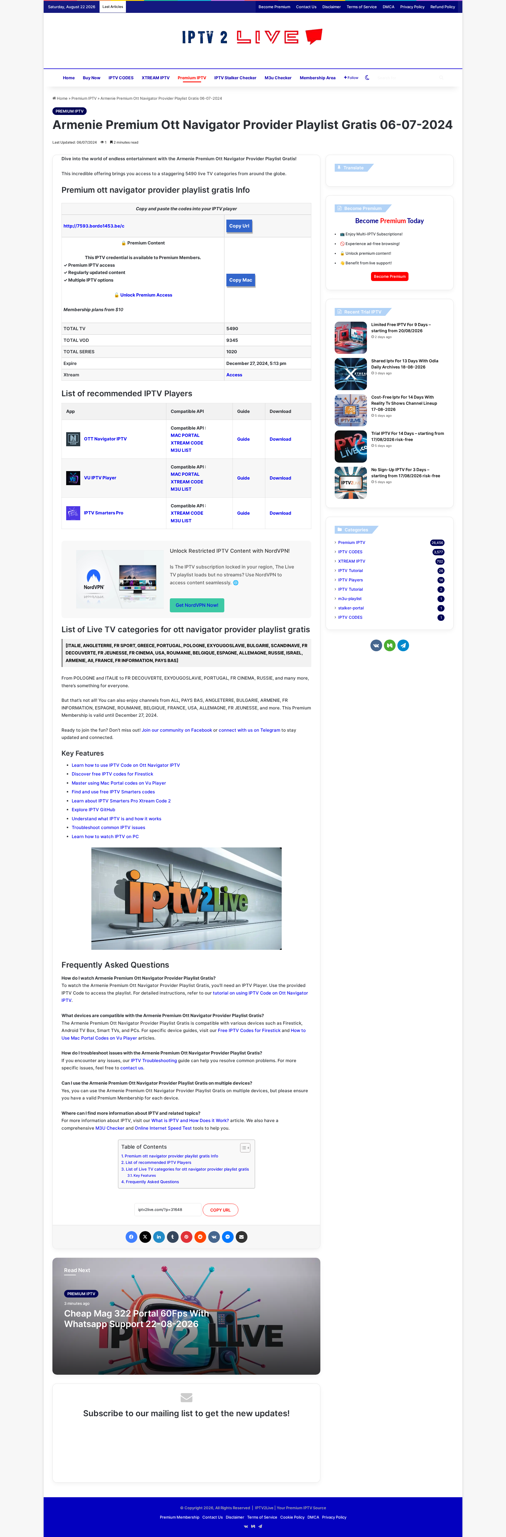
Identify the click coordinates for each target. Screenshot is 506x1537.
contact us (131, 1068)
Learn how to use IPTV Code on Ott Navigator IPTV (126, 765)
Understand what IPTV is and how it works (116, 818)
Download (280, 439)
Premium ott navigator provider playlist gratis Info (171, 1156)
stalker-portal (351, 608)
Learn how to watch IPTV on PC (105, 836)
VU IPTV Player (100, 477)
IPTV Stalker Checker (235, 77)
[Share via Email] (241, 1237)
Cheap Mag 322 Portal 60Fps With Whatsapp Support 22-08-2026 (136, 1318)
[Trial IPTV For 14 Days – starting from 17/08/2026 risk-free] (351, 446)
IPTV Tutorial (350, 570)
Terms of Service (362, 6)
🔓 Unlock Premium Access (143, 295)
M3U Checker (109, 1128)
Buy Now (91, 77)
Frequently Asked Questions (152, 1181)
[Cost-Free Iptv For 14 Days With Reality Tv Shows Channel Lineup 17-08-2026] (351, 410)
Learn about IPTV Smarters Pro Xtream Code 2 (121, 801)
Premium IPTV (192, 77)
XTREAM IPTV (156, 77)
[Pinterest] (186, 1237)
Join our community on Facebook (177, 730)
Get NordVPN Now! (197, 605)
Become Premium (274, 6)
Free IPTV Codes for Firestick (249, 1030)
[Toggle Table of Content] (242, 1148)
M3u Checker (278, 77)
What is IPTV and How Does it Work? (190, 1120)
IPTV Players (350, 580)
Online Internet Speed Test (163, 1128)
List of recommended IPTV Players (158, 1162)
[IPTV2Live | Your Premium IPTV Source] (253, 38)
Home (69, 77)
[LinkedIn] (159, 1237)
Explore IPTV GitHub (93, 809)
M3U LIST (181, 450)
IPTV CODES (121, 77)
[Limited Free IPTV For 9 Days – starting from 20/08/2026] (351, 338)
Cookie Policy (292, 1517)
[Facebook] (131, 1237)
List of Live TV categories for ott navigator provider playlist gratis (187, 1169)
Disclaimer (331, 6)
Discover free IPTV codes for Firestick (112, 774)
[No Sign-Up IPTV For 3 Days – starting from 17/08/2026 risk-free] (351, 483)
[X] (145, 1237)
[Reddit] (200, 1237)
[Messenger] (228, 1237)
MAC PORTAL (185, 435)
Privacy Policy (412, 6)
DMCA (388, 6)
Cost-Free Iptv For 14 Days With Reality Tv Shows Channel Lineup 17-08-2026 (404, 403)
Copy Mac (240, 280)
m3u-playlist (350, 598)
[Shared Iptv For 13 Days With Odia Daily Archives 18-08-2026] (351, 374)
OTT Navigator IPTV (105, 439)
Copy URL (220, 1209)
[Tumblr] (173, 1237)
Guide (243, 439)
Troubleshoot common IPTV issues (108, 827)
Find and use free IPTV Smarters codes (113, 792)
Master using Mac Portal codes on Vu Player (119, 783)
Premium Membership (179, 1517)
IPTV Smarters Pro (103, 513)
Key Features (145, 1175)
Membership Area (318, 77)
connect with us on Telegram (249, 730)
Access (234, 375)
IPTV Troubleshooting (154, 1060)
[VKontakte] (214, 1237)
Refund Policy (442, 6)
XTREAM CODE (187, 443)
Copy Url (239, 226)
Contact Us (306, 6)
